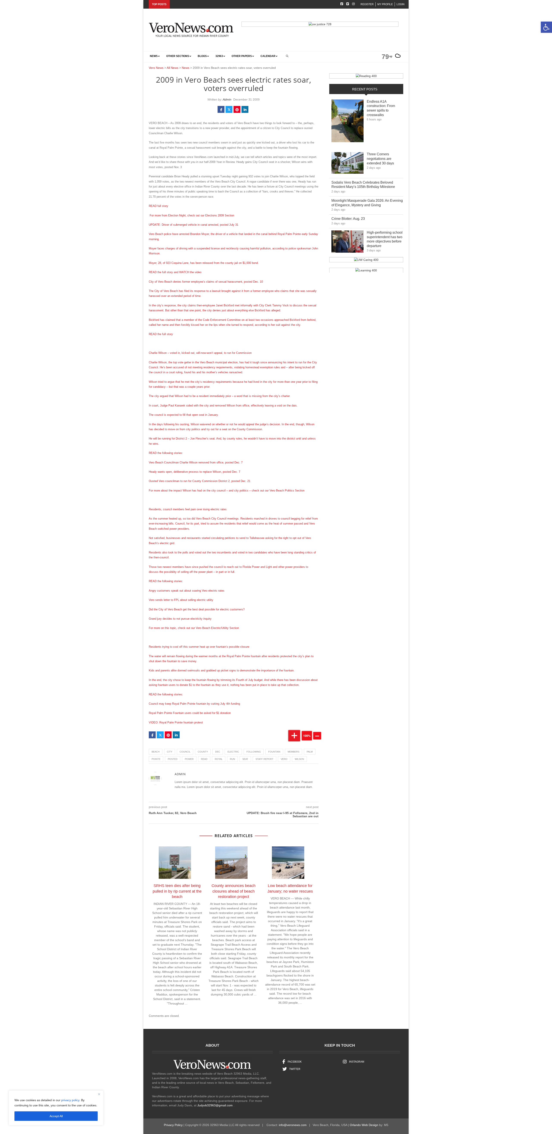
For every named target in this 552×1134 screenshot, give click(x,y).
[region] (56, 1107)
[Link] (347, 122)
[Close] (99, 1094)
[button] (546, 27)
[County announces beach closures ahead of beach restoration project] (233, 863)
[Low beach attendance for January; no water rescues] (290, 863)
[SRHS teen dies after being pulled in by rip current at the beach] (177, 863)
